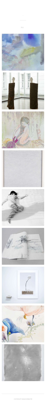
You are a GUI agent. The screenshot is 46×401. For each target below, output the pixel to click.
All (22, 27)
